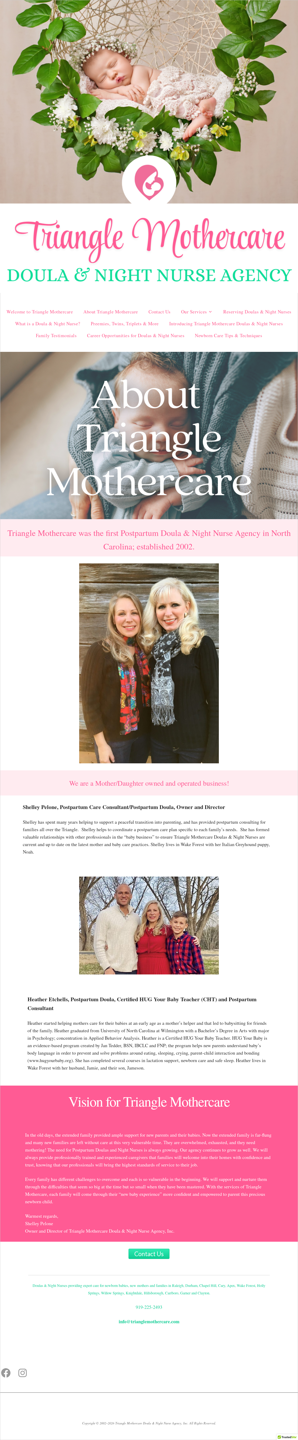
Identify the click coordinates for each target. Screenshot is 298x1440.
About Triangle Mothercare (110, 312)
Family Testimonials (56, 335)
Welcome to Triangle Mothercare (40, 312)
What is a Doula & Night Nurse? (47, 323)
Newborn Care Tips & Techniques (228, 335)
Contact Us (160, 312)
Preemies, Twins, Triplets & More (125, 323)
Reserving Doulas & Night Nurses (257, 312)
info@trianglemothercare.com (149, 1321)
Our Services (194, 312)
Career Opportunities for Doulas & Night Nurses (135, 335)
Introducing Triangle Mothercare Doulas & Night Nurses (226, 323)
